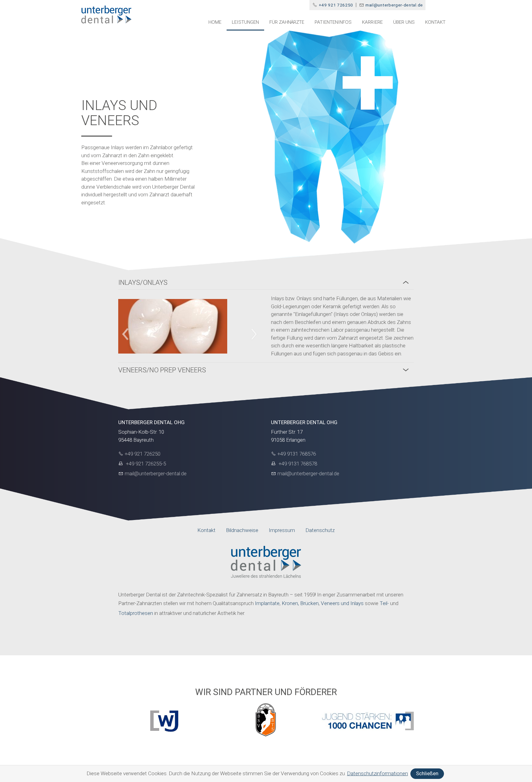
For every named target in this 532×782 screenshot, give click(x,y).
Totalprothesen (135, 613)
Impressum (282, 530)
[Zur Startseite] (106, 15)
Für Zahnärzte (286, 22)
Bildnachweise (242, 530)
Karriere (372, 22)
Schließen (427, 773)
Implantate (267, 603)
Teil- (385, 603)
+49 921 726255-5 (145, 464)
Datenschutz (320, 530)
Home (214, 22)
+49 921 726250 (336, 4)
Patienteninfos (333, 22)
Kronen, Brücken (300, 603)
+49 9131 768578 (297, 464)
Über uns (404, 22)
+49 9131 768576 (296, 454)
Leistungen (245, 22)
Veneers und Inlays (342, 603)
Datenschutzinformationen (377, 773)
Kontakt (435, 22)
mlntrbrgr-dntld (392, 4)
